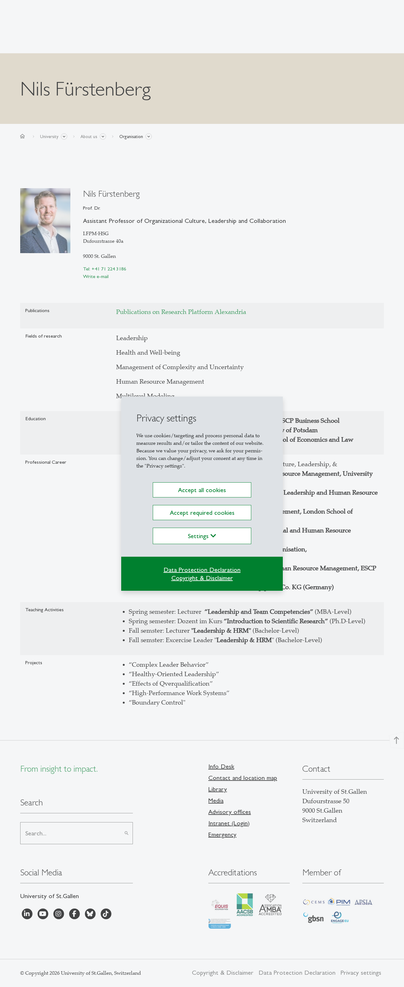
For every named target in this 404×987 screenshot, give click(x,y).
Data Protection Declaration (202, 569)
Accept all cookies (202, 490)
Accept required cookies (202, 512)
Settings (199, 536)
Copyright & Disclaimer (202, 578)
